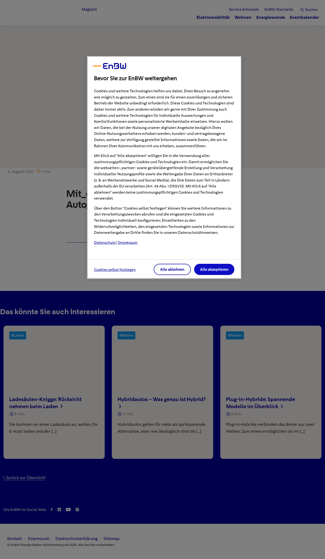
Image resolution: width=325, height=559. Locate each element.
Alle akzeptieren (214, 269)
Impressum (128, 242)
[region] (164, 167)
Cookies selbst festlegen (115, 269)
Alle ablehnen (172, 269)
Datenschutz (105, 242)
